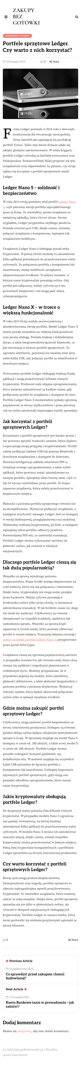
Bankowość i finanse (17, 36)
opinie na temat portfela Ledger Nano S (29, 640)
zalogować (24, 1031)
